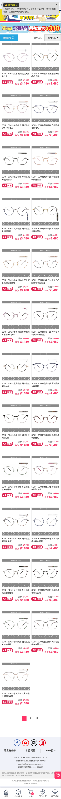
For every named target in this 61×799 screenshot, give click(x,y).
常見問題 (30, 750)
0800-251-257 (38, 767)
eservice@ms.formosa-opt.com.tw (30, 764)
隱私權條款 (10, 750)
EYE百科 (51, 750)
